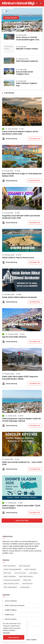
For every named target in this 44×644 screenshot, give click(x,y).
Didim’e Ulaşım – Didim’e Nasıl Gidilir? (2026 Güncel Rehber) (21, 506)
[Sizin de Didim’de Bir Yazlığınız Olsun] (9, 71)
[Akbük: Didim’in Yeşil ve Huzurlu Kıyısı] (22, 240)
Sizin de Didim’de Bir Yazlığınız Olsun (24, 73)
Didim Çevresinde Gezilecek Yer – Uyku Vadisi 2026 (22, 463)
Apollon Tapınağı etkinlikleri (12, 569)
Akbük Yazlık (27, 580)
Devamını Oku (35, 139)
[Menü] (40, 3)
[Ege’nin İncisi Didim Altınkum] (22, 319)
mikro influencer (27, 583)
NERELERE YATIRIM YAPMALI (27, 49)
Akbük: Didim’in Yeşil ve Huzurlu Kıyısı (18, 257)
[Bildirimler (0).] (36, 3)
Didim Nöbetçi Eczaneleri (14, 605)
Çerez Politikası (11, 601)
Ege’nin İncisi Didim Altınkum (14, 337)
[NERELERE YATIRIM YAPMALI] (9, 49)
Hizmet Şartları (11, 619)
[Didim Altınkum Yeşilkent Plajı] (9, 83)
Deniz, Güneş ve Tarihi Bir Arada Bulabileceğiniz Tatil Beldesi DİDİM (27, 39)
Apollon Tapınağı (30, 569)
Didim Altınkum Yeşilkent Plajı (26, 84)
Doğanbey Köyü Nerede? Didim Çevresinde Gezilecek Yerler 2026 (21, 216)
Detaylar (6, 633)
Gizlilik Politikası (11, 610)
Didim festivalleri (24, 566)
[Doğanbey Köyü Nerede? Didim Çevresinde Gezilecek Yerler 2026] (22, 198)
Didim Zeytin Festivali (26, 576)
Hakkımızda (9, 614)
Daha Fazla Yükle (22, 520)
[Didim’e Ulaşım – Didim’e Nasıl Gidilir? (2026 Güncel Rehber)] (22, 487)
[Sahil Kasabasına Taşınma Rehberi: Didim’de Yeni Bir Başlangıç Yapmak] (22, 20)
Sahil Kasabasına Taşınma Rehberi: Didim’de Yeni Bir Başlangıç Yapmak (21, 419)
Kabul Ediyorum (13, 637)
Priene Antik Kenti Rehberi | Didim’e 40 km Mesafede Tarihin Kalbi (20, 132)
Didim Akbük (33, 573)
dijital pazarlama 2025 (11, 583)
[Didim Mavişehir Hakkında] (9, 60)
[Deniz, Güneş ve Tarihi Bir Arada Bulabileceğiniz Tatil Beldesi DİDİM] (9, 37)
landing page (24, 587)
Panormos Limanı (20, 573)
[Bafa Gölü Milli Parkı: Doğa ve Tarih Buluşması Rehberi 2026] (22, 156)
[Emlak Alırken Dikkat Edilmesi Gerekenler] (22, 280)
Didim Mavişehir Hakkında (27, 61)
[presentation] (3, 47)
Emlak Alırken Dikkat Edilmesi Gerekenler (19, 297)
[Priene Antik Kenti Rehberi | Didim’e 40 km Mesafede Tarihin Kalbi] (22, 111)
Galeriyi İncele (34, 181)
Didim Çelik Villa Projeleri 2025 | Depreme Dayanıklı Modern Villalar (20, 377)
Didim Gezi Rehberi (10, 566)
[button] (4, 11)
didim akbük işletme (10, 587)
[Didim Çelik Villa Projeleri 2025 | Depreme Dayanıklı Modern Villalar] (22, 359)
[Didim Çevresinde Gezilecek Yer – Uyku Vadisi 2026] (22, 444)
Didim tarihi (7, 573)
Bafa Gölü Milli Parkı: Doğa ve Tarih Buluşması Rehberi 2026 (22, 174)
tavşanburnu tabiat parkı (12, 580)
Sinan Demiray (11, 139)
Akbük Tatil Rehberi (10, 576)
